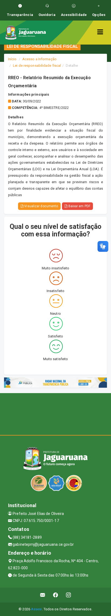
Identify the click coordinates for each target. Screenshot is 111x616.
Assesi (36, 609)
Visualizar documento (40, 206)
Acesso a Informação (39, 59)
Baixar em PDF (78, 206)
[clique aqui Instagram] (68, 595)
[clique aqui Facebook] (55, 595)
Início (12, 59)
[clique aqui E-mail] (42, 595)
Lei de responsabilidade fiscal (37, 65)
